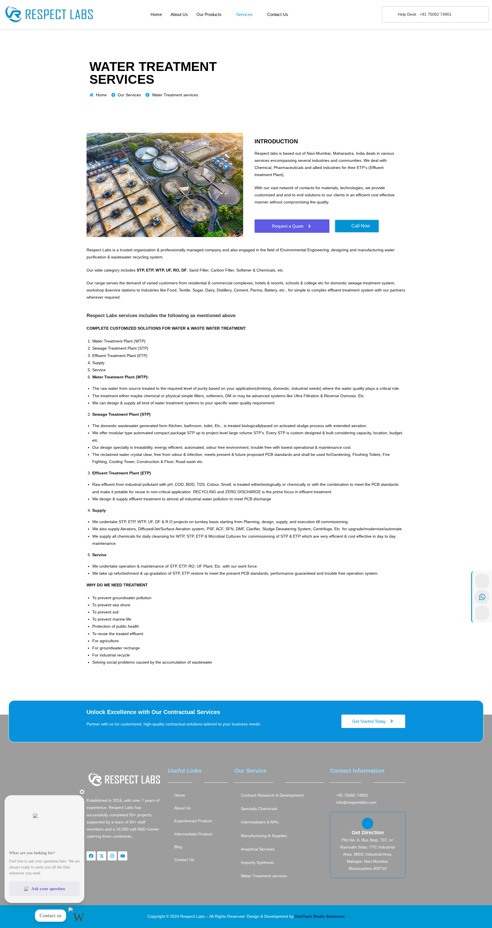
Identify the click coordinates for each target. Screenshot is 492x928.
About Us (179, 14)
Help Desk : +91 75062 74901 (425, 14)
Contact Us (277, 14)
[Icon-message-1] (482, 613)
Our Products (209, 14)
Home (156, 14)
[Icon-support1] (482, 581)
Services (244, 14)
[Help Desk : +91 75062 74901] (390, 14)
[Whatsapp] (482, 597)
